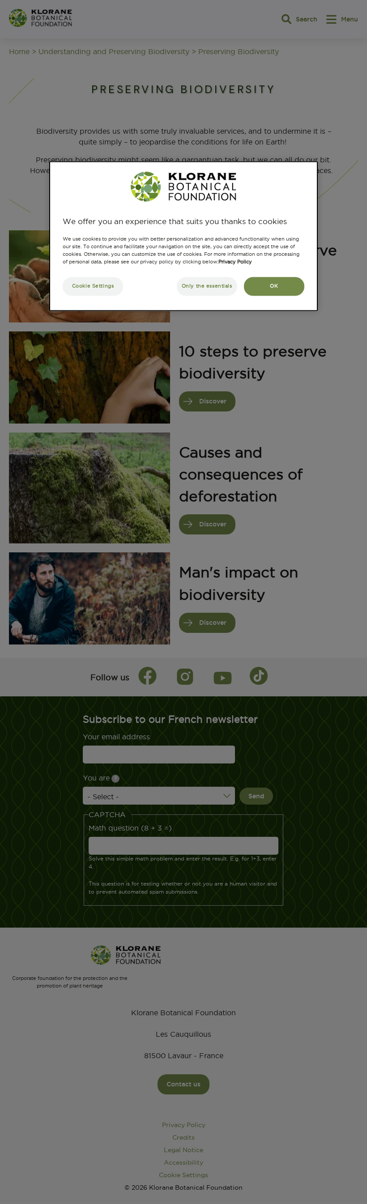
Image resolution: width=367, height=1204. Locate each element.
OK (274, 285)
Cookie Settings (93, 285)
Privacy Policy (235, 261)
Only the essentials (207, 285)
